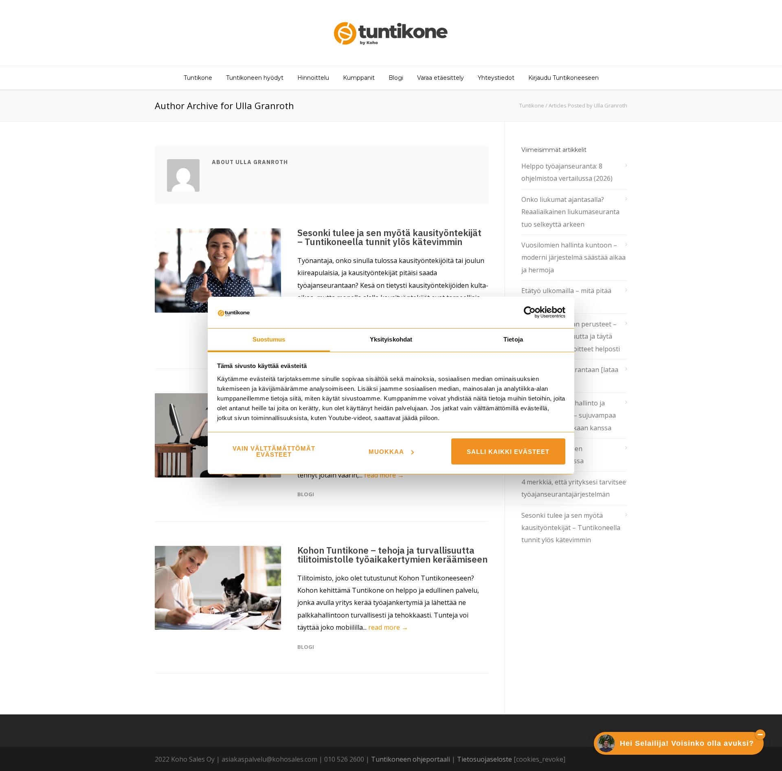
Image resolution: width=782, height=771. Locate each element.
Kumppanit (359, 77)
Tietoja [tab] (513, 339)
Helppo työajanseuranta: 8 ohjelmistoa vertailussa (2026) (567, 172)
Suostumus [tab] (269, 339)
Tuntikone (198, 77)
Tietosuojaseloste (484, 759)
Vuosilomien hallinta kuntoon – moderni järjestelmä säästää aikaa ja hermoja (573, 257)
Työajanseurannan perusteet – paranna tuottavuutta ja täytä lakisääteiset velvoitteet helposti (570, 336)
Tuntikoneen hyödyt (254, 77)
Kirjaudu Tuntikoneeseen (563, 77)
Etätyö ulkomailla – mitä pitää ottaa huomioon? (566, 296)
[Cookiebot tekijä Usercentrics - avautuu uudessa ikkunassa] (529, 312)
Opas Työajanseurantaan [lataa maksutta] (569, 375)
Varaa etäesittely (440, 77)
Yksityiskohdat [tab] (391, 339)
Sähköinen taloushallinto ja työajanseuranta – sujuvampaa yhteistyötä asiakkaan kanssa (568, 415)
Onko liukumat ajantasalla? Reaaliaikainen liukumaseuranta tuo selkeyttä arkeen (570, 212)
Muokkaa (386, 451)
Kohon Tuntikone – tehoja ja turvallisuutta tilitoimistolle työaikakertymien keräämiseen (392, 554)
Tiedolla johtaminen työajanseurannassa (552, 454)
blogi (305, 494)
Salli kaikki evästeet (508, 451)
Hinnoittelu (313, 77)
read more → (384, 475)
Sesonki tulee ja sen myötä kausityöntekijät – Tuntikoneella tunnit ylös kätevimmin (389, 237)
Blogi (396, 77)
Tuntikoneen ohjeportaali (410, 759)
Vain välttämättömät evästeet (274, 451)
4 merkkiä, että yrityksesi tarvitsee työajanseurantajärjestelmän (573, 488)
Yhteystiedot (496, 77)
